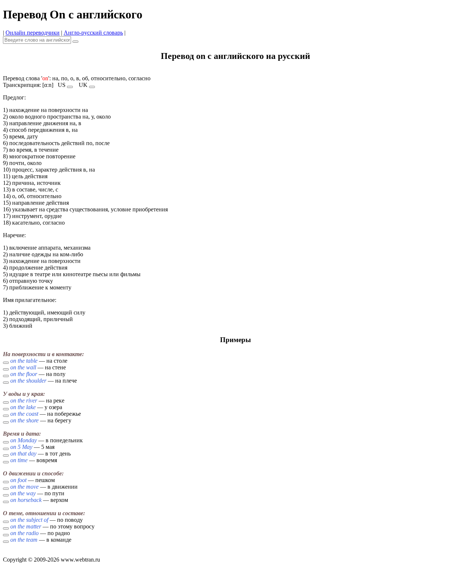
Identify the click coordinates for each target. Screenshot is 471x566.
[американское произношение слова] (70, 87)
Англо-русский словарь (93, 32)
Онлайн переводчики (33, 32)
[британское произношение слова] (92, 87)
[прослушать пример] (6, 363)
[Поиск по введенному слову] (75, 42)
